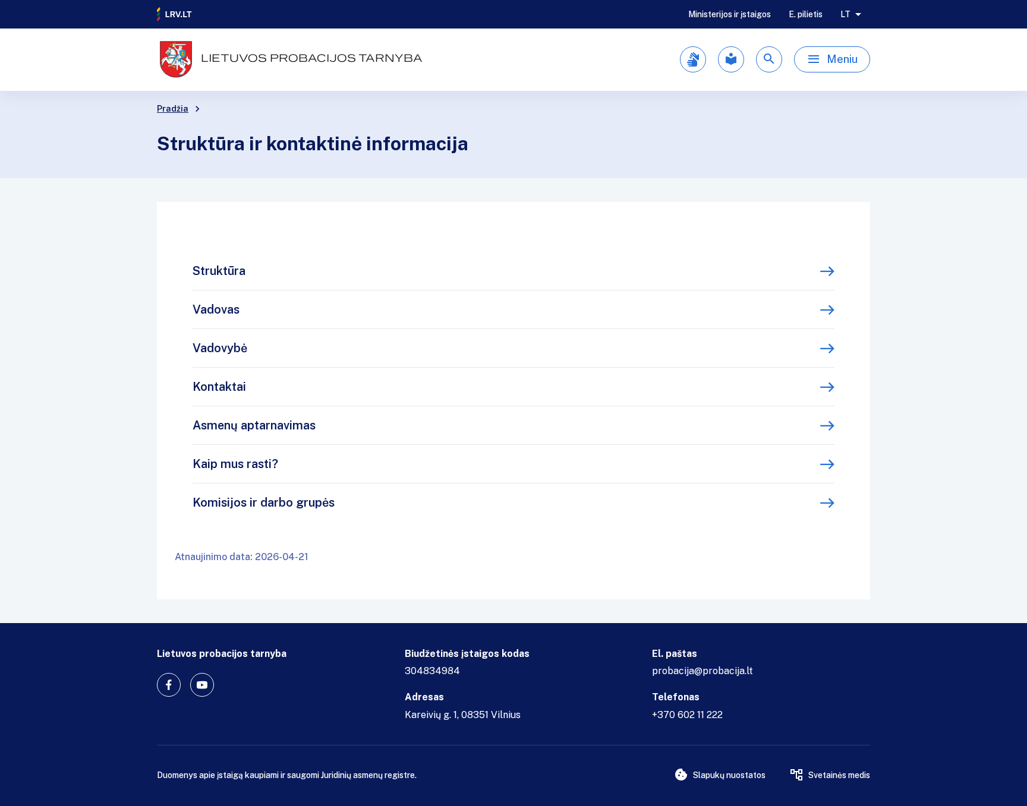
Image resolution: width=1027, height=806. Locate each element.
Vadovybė (220, 348)
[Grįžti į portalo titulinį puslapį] (175, 14)
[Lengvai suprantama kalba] (731, 59)
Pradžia (172, 108)
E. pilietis (806, 14)
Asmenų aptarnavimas (254, 425)
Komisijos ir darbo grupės (264, 502)
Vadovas (216, 309)
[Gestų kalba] (693, 59)
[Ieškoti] (769, 59)
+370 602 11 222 (687, 714)
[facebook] (169, 685)
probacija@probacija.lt (702, 671)
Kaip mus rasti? (235, 464)
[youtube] (202, 685)
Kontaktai (219, 387)
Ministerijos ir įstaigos (729, 14)
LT (845, 14)
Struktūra (219, 271)
